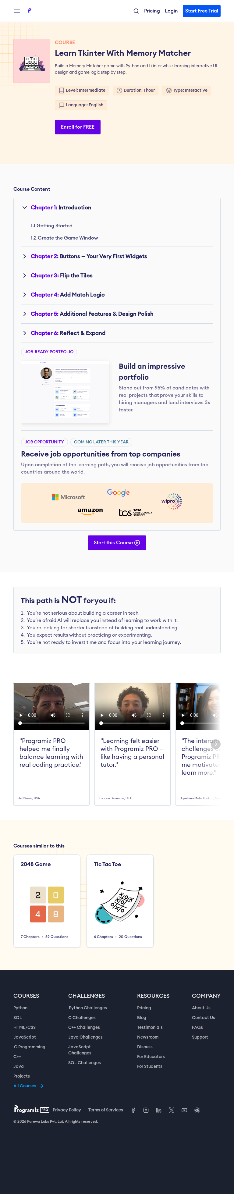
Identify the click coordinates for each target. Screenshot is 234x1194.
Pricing (144, 1008)
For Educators (151, 1057)
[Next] (216, 744)
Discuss (145, 1047)
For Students (149, 1066)
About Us (201, 1008)
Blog (141, 1018)
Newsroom (147, 1037)
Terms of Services (105, 1110)
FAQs (197, 1027)
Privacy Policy (67, 1110)
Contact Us (203, 1018)
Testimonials (150, 1027)
